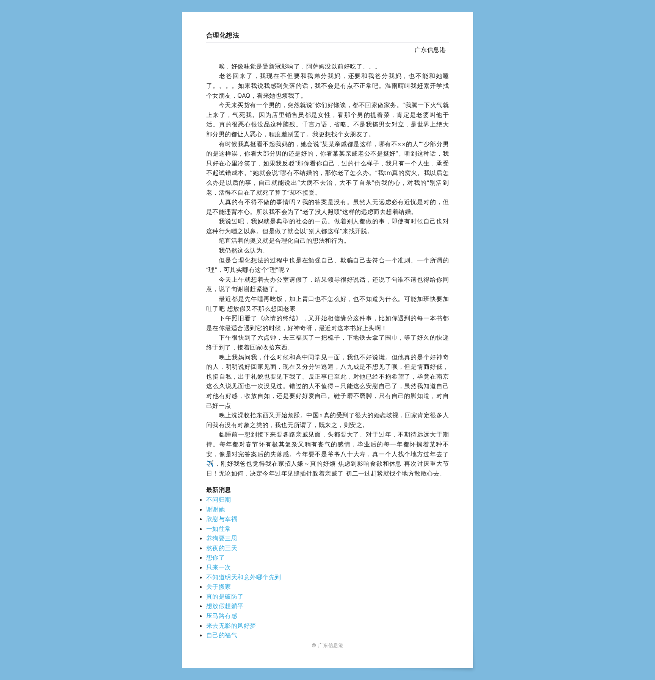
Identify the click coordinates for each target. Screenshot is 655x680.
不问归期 (218, 499)
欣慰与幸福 (221, 518)
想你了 (215, 557)
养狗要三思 (221, 538)
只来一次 (218, 567)
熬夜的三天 (221, 548)
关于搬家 (218, 586)
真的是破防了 (225, 596)
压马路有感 (221, 615)
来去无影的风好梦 (231, 625)
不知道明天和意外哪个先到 (243, 577)
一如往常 (218, 528)
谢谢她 (215, 509)
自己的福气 (221, 635)
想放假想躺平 (225, 606)
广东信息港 (430, 49)
